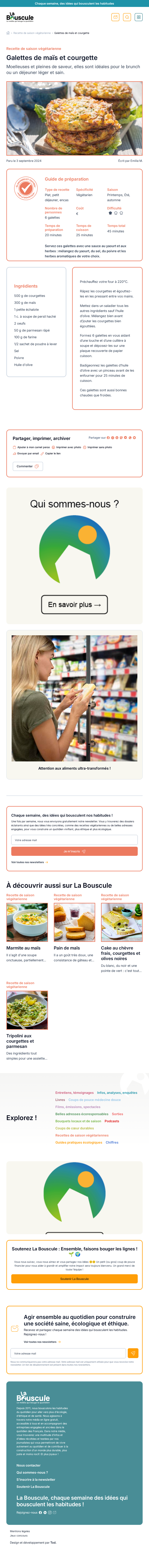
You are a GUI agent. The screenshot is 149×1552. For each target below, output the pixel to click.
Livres (60, 1100)
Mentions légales (20, 1531)
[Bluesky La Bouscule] (134, 438)
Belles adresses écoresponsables (81, 1114)
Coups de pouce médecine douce (95, 1100)
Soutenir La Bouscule (74, 1279)
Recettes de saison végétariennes (82, 1135)
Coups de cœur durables (74, 1128)
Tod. (53, 1542)
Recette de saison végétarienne (32, 32)
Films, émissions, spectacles (77, 1107)
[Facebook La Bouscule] (108, 438)
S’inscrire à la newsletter (36, 1479)
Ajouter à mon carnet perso (33, 447)
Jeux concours (18, 1535)
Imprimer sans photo (100, 447)
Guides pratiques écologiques (78, 1142)
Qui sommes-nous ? (32, 1472)
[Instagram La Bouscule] (112, 438)
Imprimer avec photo (68, 447)
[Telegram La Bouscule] (126, 438)
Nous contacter (29, 1465)
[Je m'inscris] (133, 1353)
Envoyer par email (28, 453)
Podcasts (112, 1121)
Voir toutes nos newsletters (27, 862)
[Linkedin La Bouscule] (117, 438)
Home (8, 33)
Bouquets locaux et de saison (78, 1121)
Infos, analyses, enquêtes (117, 1093)
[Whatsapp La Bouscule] (130, 438)
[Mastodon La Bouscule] (121, 438)
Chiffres (112, 1142)
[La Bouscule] (20, 17)
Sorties (117, 1114)
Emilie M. (136, 161)
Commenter (25, 466)
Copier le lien (53, 453)
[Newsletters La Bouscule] (54, 1512)
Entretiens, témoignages (74, 1093)
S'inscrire (115, 17)
